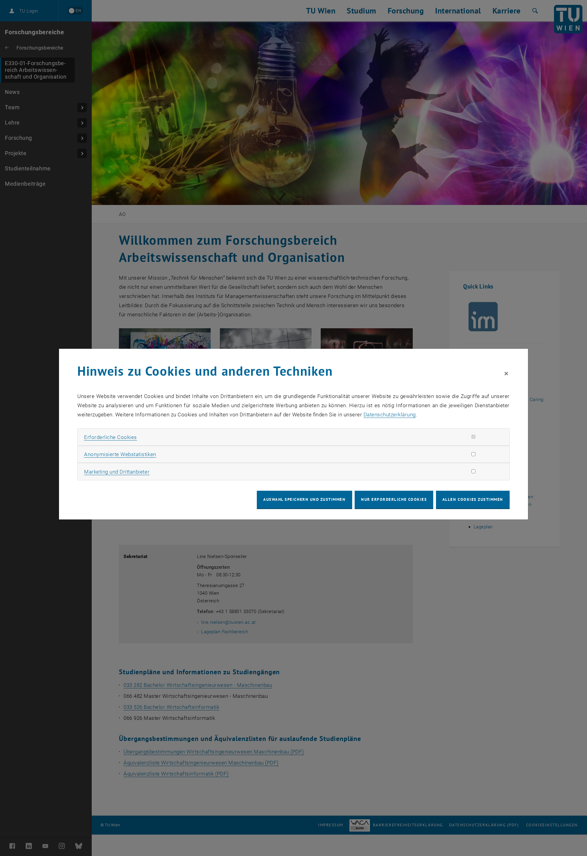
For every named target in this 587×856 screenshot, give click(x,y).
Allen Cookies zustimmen (472, 499)
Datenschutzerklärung (390, 414)
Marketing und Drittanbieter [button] (117, 472)
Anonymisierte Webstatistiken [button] (120, 454)
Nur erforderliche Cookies (394, 499)
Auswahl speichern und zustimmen (304, 499)
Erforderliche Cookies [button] (110, 437)
